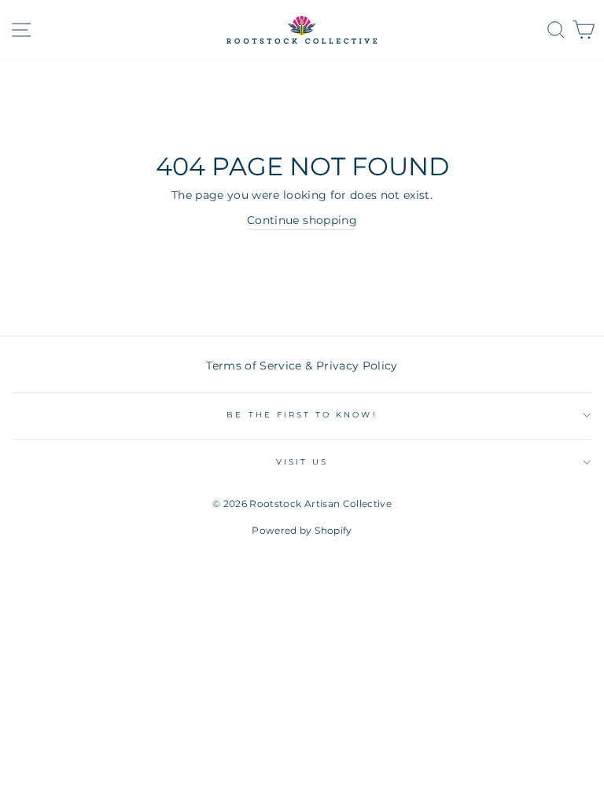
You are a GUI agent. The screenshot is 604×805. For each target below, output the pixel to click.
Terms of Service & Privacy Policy (301, 365)
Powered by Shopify (302, 530)
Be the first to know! (301, 415)
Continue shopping (302, 220)
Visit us (302, 462)
